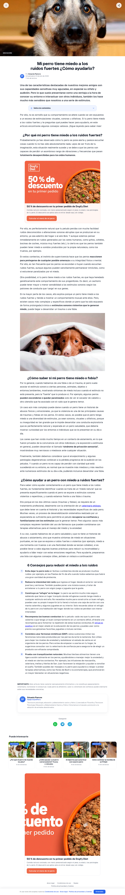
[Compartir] (119, 5)
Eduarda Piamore (34, 74)
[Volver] (6, 5)
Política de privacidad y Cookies (62, 886)
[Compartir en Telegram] (62, 724)
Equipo (76, 883)
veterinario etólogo (91, 505)
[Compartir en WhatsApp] (55, 724)
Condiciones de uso (64, 883)
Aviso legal (51, 883)
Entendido (99, 892)
